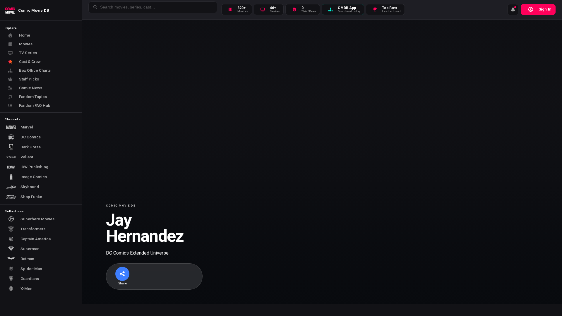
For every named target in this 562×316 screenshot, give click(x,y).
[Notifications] (512, 9)
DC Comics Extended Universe (137, 253)
